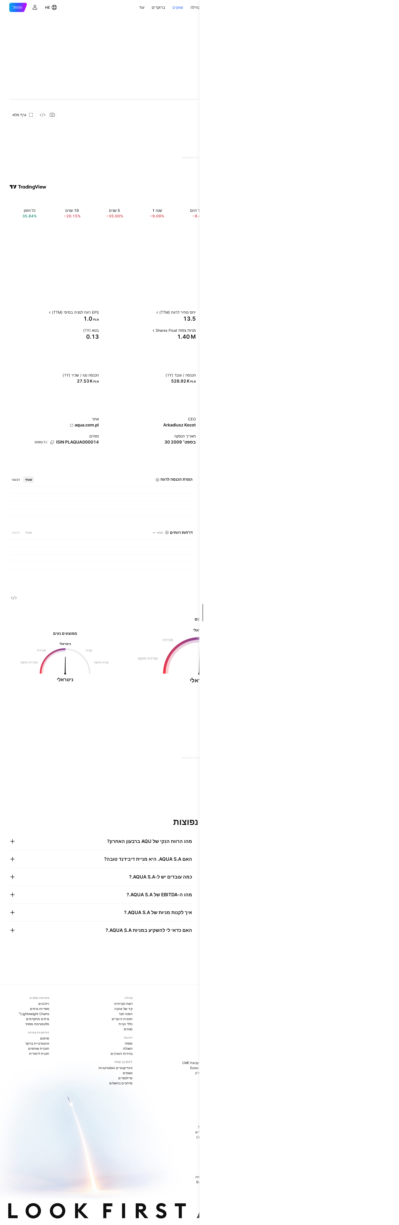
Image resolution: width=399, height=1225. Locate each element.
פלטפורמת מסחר (37, 1024)
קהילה (195, 7)
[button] (187, 7)
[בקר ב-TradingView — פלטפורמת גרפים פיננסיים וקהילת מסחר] (28, 187)
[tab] (28, 479)
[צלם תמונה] (52, 115)
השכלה (128, 1048)
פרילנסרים (125, 1078)
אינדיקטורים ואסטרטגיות (116, 1068)
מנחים (128, 1029)
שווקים (177, 7)
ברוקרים (158, 7)
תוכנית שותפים (38, 1048)
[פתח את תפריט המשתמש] (34, 7)
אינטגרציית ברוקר (37, 1043)
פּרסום (44, 1038)
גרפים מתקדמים (37, 1019)
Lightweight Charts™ (33, 1014)
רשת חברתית (123, 1004)
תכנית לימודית (39, 1053)
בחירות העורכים (122, 1053)
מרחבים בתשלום (121, 1083)
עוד (141, 7)
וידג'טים (43, 1004)
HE (47, 7)
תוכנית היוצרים (122, 1019)
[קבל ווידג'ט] (43, 115)
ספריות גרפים (39, 1009)
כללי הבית (126, 1024)
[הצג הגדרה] (152, 312)
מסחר (128, 1043)
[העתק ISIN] (52, 442)
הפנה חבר (126, 1014)
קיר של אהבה (123, 1009)
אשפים (128, 1073)
